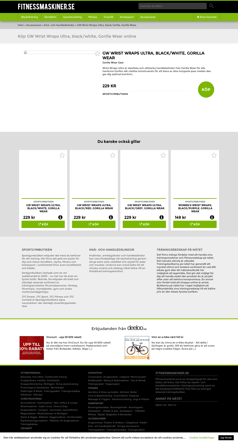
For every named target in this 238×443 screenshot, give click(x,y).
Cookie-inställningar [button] (201, 437)
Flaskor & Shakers (114, 422)
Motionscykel (138, 376)
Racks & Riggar (29, 417)
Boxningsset (136, 407)
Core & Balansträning (100, 395)
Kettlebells (53, 380)
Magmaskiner (28, 413)
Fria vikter (38, 376)
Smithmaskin (74, 417)
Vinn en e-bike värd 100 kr (167, 337)
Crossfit (108, 16)
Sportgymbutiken (115, 94)
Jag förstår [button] (226, 437)
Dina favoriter (208, 16)
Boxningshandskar (98, 407)
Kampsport (127, 16)
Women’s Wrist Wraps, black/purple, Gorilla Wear (195, 208)
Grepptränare (28, 380)
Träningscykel (96, 384)
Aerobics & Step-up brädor (103, 392)
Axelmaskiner (45, 402)
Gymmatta (55, 409)
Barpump (26, 376)
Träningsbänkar (29, 424)
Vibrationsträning (122, 399)
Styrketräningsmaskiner (34, 420)
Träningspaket (52, 391)
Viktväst (37, 394)
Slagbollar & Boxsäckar (119, 414)
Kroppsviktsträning (31, 384)
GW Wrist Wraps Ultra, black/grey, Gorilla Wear (144, 207)
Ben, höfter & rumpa (65, 402)
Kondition (51, 16)
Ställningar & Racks (31, 391)
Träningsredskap (70, 391)
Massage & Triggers (99, 399)
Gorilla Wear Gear (113, 62)
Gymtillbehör (70, 409)
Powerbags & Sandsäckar (35, 387)
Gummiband (120, 395)
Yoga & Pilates (141, 399)
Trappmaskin (112, 384)
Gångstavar (131, 422)
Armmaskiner (28, 402)
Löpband (124, 376)
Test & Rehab (138, 380)
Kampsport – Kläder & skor (103, 410)
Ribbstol (43, 417)
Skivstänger (57, 387)
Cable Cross (45, 406)
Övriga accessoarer (128, 426)
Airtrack (124, 392)
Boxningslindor (118, 407)
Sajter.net (161, 404)
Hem (21, 25)
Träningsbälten (96, 429)
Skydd (101, 414)
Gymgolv (43, 409)
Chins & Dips (60, 406)
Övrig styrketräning (67, 384)
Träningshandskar (116, 429)
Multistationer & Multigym (52, 413)
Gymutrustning (72, 16)
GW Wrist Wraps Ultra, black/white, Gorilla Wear (43, 208)
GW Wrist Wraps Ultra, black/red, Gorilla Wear (94, 207)
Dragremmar (95, 422)
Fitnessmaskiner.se (46, 7)
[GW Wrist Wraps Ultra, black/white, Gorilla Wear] (62, 53)
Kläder (143, 422)
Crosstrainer (95, 376)
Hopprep (134, 395)
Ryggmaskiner (58, 417)
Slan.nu (172, 404)
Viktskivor (26, 394)
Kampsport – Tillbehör (132, 410)
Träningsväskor (136, 429)
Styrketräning (29, 16)
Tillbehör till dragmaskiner (64, 420)
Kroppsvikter (110, 376)
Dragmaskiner (29, 409)
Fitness (92, 16)
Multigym (49, 384)
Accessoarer (148, 16)
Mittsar (92, 414)
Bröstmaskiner (29, 406)
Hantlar (41, 380)
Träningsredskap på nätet (180, 249)
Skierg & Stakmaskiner (116, 380)
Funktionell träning (56, 376)
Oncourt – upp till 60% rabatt (63, 337)
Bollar (133, 392)
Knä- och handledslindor (59, 25)
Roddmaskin (95, 380)
